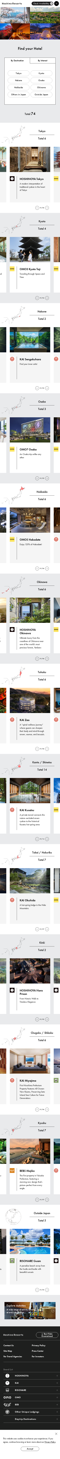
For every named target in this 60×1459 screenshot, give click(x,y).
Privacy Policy (50, 1441)
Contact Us (8, 1345)
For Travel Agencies (12, 1356)
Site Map (7, 1351)
